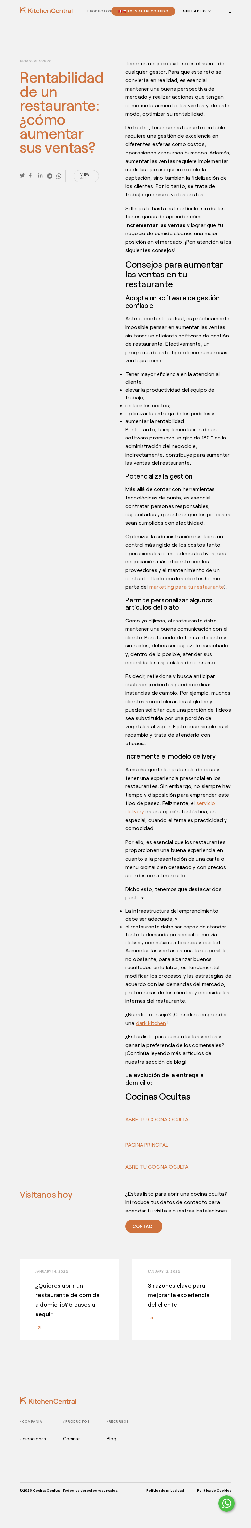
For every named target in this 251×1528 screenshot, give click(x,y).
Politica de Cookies (214, 1490)
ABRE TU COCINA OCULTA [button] (157, 1119)
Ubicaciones (33, 1438)
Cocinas (72, 1438)
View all (85, 176)
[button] (196, 11)
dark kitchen (151, 1023)
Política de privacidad (165, 1490)
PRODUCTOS (99, 11)
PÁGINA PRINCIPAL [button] (147, 1144)
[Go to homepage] (46, 10)
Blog (112, 1438)
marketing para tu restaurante (186, 586)
